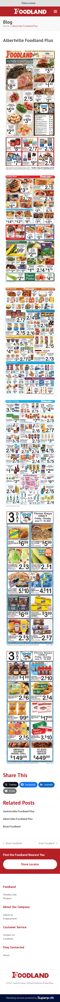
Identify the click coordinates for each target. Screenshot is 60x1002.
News (6, 955)
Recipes (7, 898)
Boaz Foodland (11, 826)
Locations (8, 938)
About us (8, 915)
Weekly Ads (10, 894)
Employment (10, 918)
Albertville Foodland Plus (18, 819)
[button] (55, 11)
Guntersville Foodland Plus (18, 811)
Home (6, 26)
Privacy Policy (47, 983)
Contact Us (9, 935)
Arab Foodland (46, 843)
